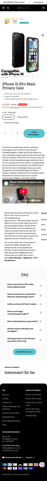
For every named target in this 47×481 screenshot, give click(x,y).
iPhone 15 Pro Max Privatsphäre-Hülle (33, 410)
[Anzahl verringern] (5, 133)
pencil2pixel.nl (25, 474)
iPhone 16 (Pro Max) (33, 398)
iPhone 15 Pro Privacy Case (34, 403)
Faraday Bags (31, 415)
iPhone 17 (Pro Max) (33, 395)
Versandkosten (15, 107)
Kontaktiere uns (25, 352)
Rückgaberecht (8, 417)
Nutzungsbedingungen (11, 421)
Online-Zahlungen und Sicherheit (11, 407)
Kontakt (5, 398)
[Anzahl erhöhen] (17, 133)
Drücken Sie (7, 402)
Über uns (5, 395)
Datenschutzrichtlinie (10, 413)
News (4, 425)
